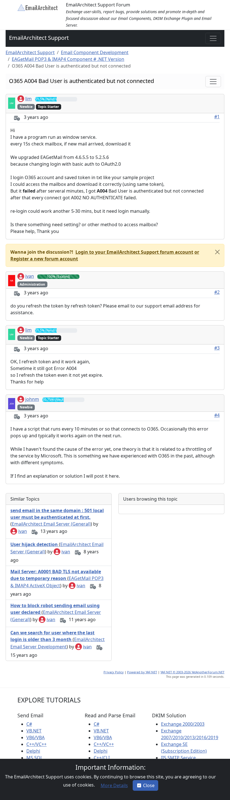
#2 (217, 292)
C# (29, 724)
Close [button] (149, 785)
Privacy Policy (114, 672)
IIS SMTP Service (178, 758)
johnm (32, 399)
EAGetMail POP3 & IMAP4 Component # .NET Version (68, 59)
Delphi (33, 751)
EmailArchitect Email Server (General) (51, 524)
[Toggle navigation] (213, 38)
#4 (217, 415)
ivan (29, 276)
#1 (217, 117)
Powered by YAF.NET (142, 672)
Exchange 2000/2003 (182, 724)
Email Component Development (94, 52)
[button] (133, 252)
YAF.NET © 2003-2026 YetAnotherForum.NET (192, 672)
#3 (217, 348)
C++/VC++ (36, 744)
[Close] (217, 252)
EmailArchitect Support (39, 37)
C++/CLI (102, 758)
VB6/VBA (35, 737)
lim (28, 99)
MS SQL (34, 758)
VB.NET (34, 731)
